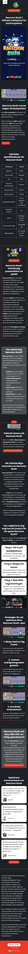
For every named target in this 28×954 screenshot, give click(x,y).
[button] (14, 421)
